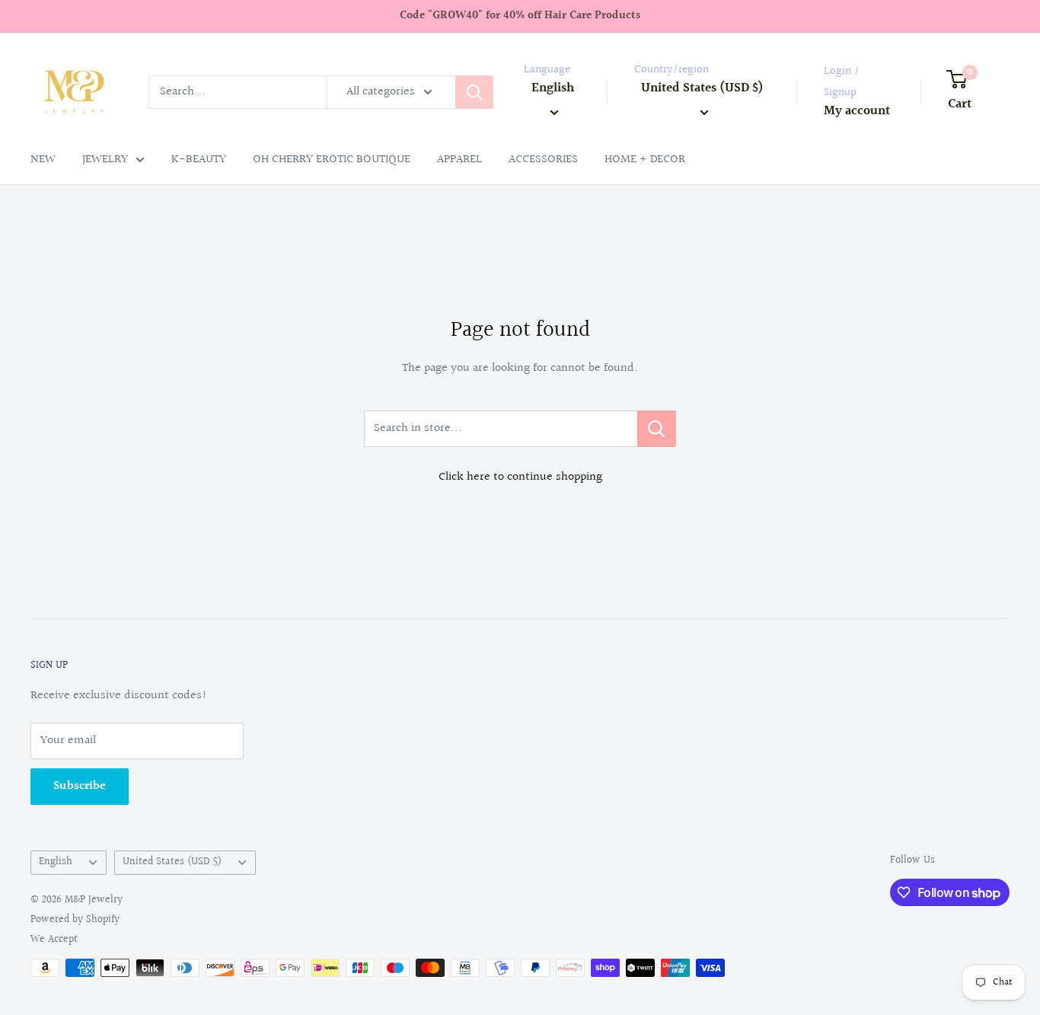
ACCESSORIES (543, 159)
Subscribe (79, 786)
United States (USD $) (172, 862)
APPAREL (459, 159)
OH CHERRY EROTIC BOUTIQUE (331, 159)
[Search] (474, 92)
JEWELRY (105, 159)
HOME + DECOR (645, 159)
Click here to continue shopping (520, 477)
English (55, 862)
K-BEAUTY (198, 159)
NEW (43, 159)
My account (857, 111)
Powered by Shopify (75, 919)
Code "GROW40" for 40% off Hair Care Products (520, 15)
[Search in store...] (656, 428)
